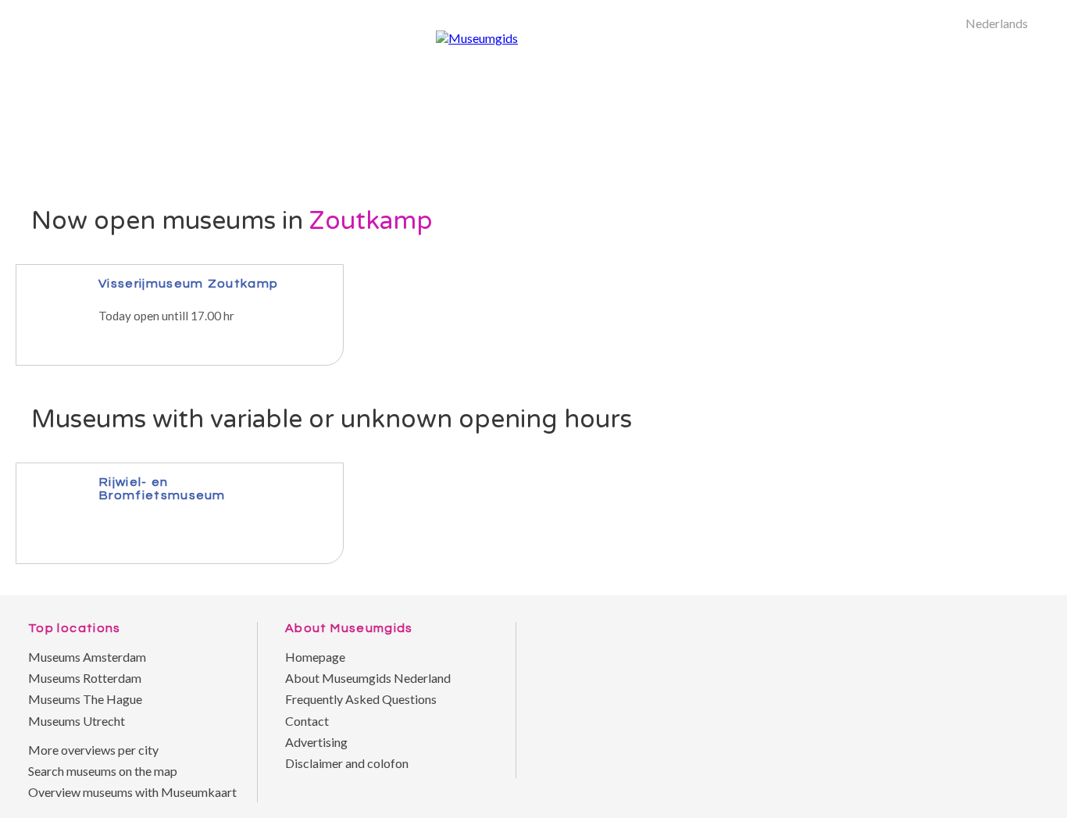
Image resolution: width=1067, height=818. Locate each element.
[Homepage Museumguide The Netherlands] (957, 207)
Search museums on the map (102, 770)
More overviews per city (93, 749)
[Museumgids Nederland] (477, 37)
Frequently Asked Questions (361, 698)
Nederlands (996, 23)
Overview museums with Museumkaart (132, 791)
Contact (307, 720)
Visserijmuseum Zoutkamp (188, 283)
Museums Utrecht (76, 720)
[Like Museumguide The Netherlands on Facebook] (1020, 607)
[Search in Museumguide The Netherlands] (1000, 207)
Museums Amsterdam (87, 656)
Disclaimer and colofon (347, 762)
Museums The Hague (85, 698)
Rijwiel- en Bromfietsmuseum (162, 488)
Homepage (315, 656)
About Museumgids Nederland (368, 677)
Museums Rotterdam (84, 677)
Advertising (316, 741)
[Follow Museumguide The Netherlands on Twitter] (989, 607)
